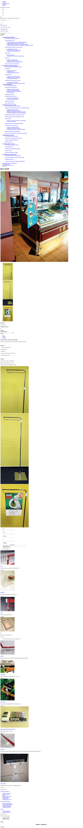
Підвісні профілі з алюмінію (12, 82)
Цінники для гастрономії (12, 59)
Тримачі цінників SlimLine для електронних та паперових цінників (20, 45)
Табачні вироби (6, 797)
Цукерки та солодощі (7, 793)
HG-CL (1, 566)
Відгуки (4, 337)
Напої (4, 795)
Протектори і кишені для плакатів (13, 77)
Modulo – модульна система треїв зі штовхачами (16, 120)
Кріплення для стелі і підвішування (14, 91)
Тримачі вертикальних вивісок (13, 72)
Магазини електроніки (7, 803)
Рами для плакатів (10, 54)
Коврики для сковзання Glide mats (13, 128)
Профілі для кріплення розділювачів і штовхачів (16, 112)
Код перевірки (6, 545)
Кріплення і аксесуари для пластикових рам (15, 55)
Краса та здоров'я (6, 794)
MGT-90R (2, 749)
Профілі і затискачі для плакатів (13, 76)
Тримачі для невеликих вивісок (13, 90)
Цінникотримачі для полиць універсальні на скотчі (17, 42)
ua (3, 15)
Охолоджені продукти (7, 796)
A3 (1, 633)
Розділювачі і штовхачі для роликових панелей (16, 129)
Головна (4, 1)
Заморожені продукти (7, 799)
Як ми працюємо (6, 3)
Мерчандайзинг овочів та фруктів (13, 155)
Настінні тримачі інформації (12, 99)
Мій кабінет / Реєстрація (5, 7)
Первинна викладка (6, 811)
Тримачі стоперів (10, 71)
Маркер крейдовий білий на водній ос (7, 729)
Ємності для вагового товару (13, 144)
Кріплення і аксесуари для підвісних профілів (16, 83)
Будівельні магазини (7, 806)
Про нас (4, 2)
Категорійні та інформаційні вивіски (14, 66)
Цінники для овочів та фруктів (13, 60)
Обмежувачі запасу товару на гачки (14, 50)
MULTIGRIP (2, 701)
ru (3, 11)
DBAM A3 (2, 592)
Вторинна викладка (6, 812)
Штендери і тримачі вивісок (12, 78)
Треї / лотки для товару (11, 121)
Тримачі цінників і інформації (13, 38)
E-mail (4, 532)
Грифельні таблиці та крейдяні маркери (14, 61)
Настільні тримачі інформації (12, 98)
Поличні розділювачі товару (12, 109)
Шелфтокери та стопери (12, 70)
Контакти (4, 4)
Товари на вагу (6, 798)
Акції (4, 5)
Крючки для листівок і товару (13, 89)
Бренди (1, 809)
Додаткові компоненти (11, 85)
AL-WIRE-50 (2, 674)
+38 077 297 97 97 (3, 25)
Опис (4, 335)
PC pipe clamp (3, 783)
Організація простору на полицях (13, 105)
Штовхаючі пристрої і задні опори (13, 110)
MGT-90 (2, 656)
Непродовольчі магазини (5, 801)
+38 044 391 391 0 (3, 29)
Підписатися (61, 822)
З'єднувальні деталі (11, 92)
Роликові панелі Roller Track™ (13, 127)
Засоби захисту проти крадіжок (13, 51)
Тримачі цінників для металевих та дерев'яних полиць (17, 44)
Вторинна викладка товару (12, 136)
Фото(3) (4, 336)
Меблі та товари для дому (8, 804)
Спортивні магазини (7, 807)
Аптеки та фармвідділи (7, 805)
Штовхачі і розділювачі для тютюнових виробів (16, 111)
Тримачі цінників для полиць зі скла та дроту (16, 43)
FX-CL (1, 612)
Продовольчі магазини (4, 791)
